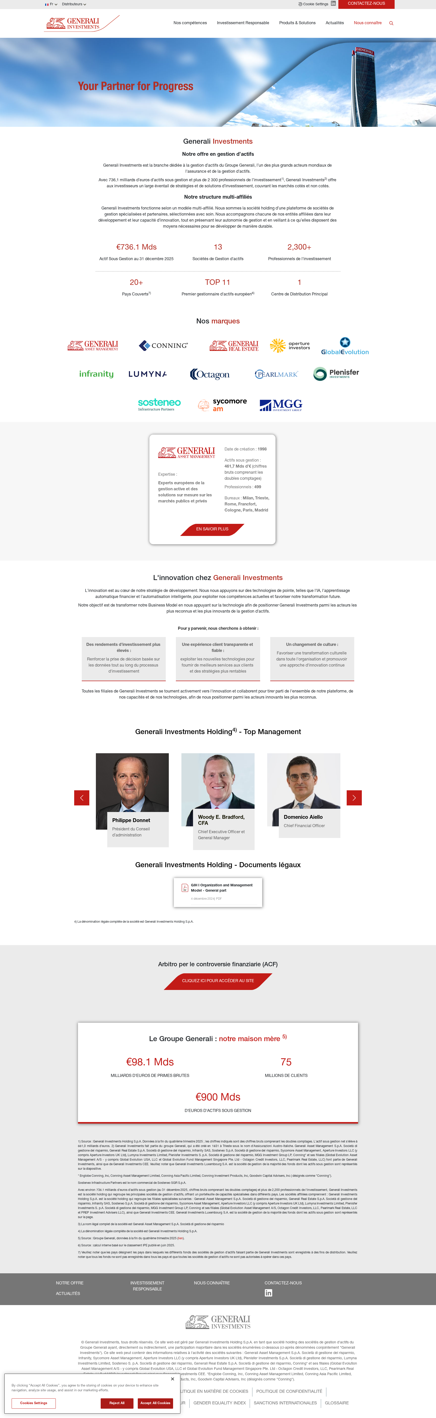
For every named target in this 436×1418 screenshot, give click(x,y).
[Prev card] (81, 798)
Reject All (117, 1403)
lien (180, 1238)
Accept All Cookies (155, 1403)
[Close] (172, 1378)
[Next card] (354, 798)
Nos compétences (190, 23)
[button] (313, 4)
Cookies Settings (33, 1403)
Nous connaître (368, 23)
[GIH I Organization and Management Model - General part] (185, 893)
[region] (92, 1393)
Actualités (335, 23)
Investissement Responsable (243, 23)
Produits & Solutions (297, 23)
